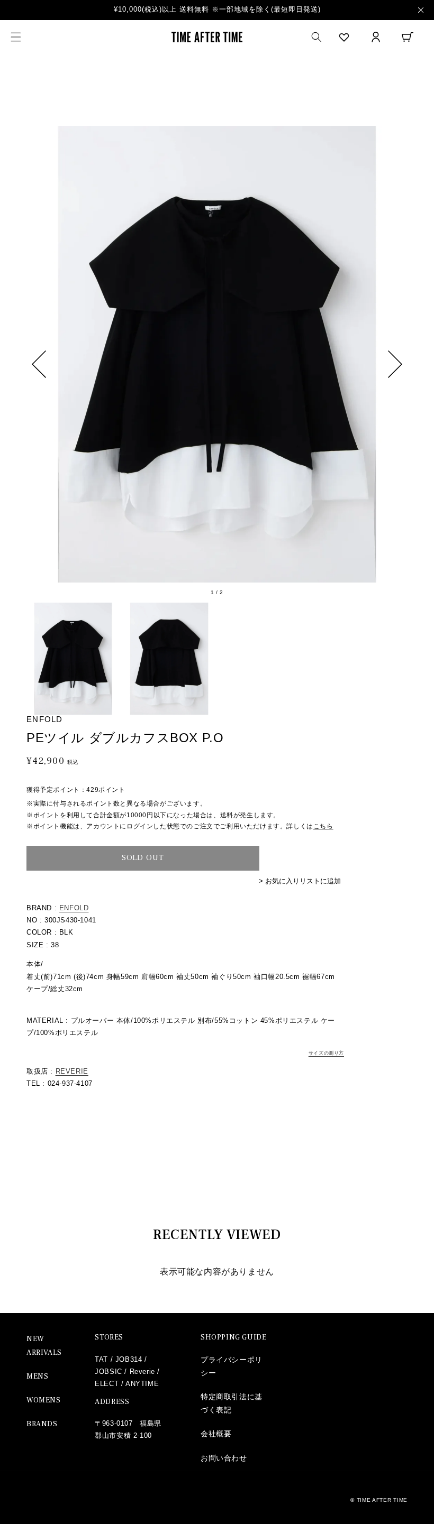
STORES (109, 1337)
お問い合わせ (224, 1458)
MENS (37, 1376)
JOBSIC (108, 1371)
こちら (323, 826)
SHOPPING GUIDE (233, 1337)
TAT (101, 1359)
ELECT (107, 1384)
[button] (16, 37)
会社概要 (216, 1433)
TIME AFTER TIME (382, 1500)
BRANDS (42, 1424)
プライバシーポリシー (232, 1366)
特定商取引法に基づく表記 (232, 1403)
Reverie (142, 1371)
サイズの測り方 (326, 1053)
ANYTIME (142, 1384)
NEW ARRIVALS (44, 1345)
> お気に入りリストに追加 (300, 881)
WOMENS (43, 1400)
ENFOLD (74, 908)
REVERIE (72, 1071)
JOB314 (128, 1359)
